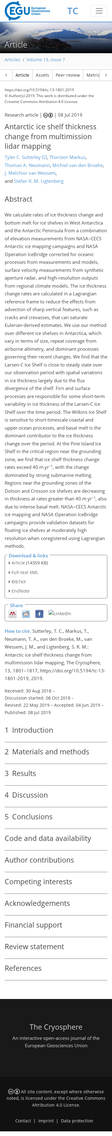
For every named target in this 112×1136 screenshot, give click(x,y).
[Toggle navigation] (99, 11)
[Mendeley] (12, 614)
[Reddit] (26, 614)
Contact (23, 1121)
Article (22, 75)
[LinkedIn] (60, 613)
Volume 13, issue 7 (45, 59)
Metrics (94, 75)
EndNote (21, 591)
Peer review (68, 75)
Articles (12, 59)
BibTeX (19, 582)
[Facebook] (39, 614)
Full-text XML (25, 572)
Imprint (46, 1121)
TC (72, 10)
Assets (42, 75)
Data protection (77, 1121)
